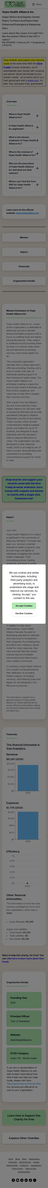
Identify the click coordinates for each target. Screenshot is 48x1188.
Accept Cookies (24, 605)
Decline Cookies (24, 613)
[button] (24, 594)
